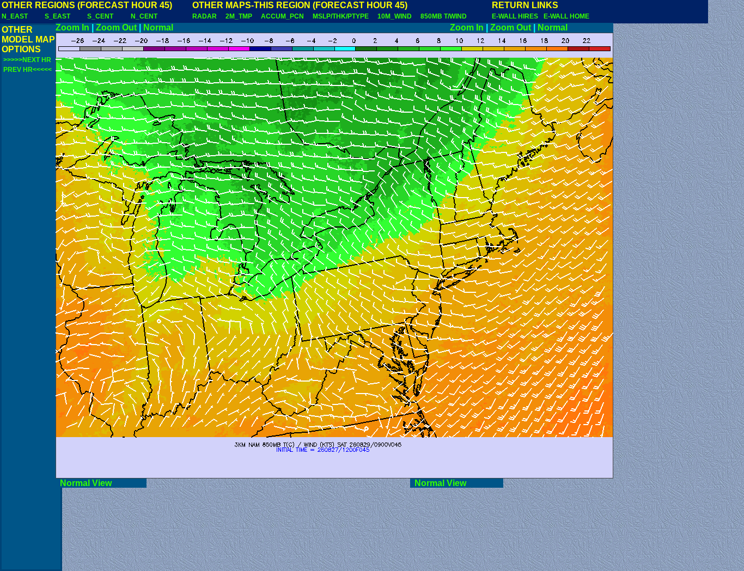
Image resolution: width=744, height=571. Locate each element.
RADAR (204, 16)
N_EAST (15, 16)
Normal (158, 27)
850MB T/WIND (443, 16)
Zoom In (72, 27)
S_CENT (100, 16)
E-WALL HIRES (516, 16)
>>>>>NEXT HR (27, 60)
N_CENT (144, 16)
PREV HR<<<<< (27, 69)
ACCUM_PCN (282, 16)
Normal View (101, 483)
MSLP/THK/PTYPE (341, 16)
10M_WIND (394, 16)
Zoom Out (116, 27)
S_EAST (57, 16)
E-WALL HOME (566, 16)
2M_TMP (238, 16)
